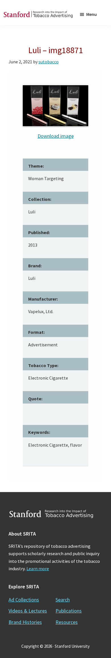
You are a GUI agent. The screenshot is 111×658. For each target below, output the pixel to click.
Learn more (37, 568)
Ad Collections (24, 599)
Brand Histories (25, 622)
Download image (56, 136)
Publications (69, 610)
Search (63, 599)
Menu (91, 14)
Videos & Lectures (28, 610)
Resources (67, 622)
